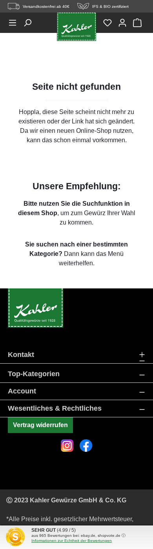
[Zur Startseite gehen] (76, 27)
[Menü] (15, 23)
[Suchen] (30, 23)
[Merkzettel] (110, 23)
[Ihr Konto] (125, 23)
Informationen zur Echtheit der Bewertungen (71, 540)
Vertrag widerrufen (40, 425)
